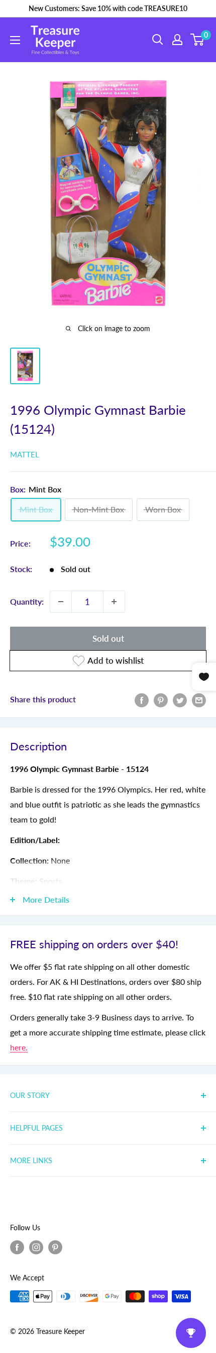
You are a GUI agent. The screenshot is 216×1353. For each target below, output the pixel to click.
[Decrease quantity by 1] (60, 601)
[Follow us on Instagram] (36, 1247)
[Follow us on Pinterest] (55, 1247)
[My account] (177, 39)
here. (19, 1047)
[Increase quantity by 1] (114, 601)
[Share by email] (199, 699)
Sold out (108, 638)
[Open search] (157, 39)
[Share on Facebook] (142, 699)
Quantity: (27, 601)
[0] (197, 40)
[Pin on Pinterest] (161, 699)
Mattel (24, 454)
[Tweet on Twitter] (180, 699)
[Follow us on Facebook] (17, 1247)
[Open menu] (15, 40)
